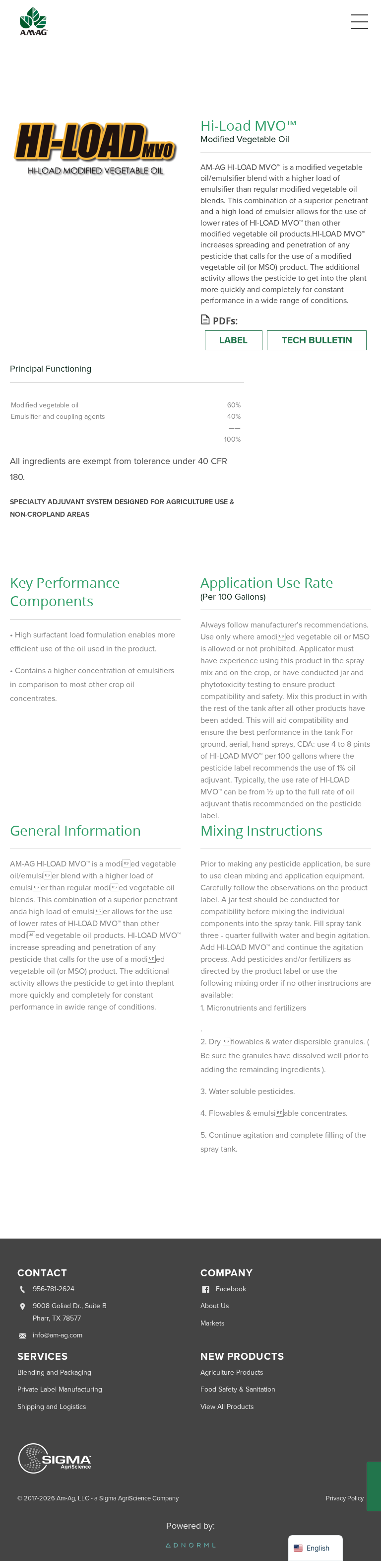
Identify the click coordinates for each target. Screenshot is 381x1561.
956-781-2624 (53, 1289)
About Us (214, 1306)
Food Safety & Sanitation (237, 1389)
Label (233, 340)
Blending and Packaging (54, 1372)
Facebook (231, 1289)
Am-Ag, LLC (73, 1498)
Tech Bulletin (317, 340)
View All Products (227, 1407)
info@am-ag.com (57, 1335)
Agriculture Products (231, 1372)
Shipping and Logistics (51, 1407)
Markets (212, 1323)
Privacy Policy (345, 1498)
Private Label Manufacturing (59, 1389)
